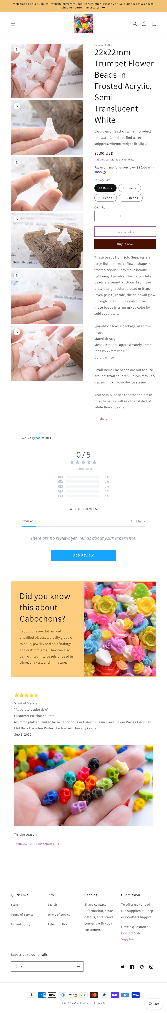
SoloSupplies (77, 1003)
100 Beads (130, 198)
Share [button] (103, 419)
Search (15, 905)
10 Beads (105, 188)
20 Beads (129, 188)
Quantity (99, 207)
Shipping (99, 159)
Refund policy (20, 924)
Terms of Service (22, 914)
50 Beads (105, 198)
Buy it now (125, 244)
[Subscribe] (78, 966)
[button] (13, 23)
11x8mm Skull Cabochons (34, 844)
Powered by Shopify (94, 1003)
